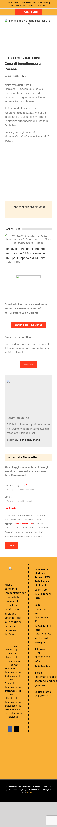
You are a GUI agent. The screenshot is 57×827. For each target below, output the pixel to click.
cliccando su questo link (24, 524)
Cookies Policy (12, 655)
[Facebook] (10, 729)
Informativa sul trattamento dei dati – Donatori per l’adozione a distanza (13, 709)
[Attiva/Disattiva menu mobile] (51, 42)
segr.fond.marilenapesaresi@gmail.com (28, 5)
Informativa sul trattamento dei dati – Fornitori (13, 678)
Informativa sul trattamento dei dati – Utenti (13, 692)
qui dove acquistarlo (27, 439)
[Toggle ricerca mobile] (46, 42)
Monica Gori (31, 792)
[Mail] (16, 729)
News (23, 76)
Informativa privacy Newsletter (13, 664)
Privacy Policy (11, 647)
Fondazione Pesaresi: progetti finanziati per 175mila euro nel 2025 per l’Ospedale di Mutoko (25, 253)
